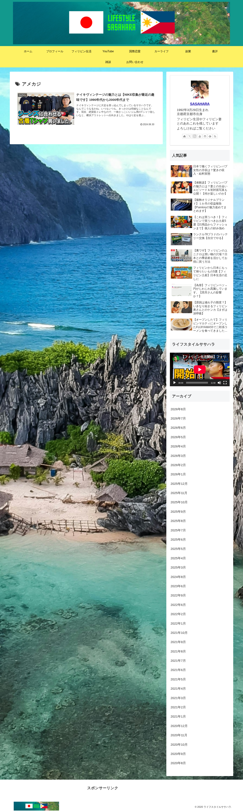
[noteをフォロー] (205, 136)
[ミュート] (219, 382)
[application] (200, 369)
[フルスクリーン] (225, 382)
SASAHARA (200, 104)
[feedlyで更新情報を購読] (210, 136)
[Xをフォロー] (189, 136)
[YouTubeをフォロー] (199, 136)
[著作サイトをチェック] (184, 136)
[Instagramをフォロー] (194, 136)
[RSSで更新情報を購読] (215, 136)
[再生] (174, 382)
